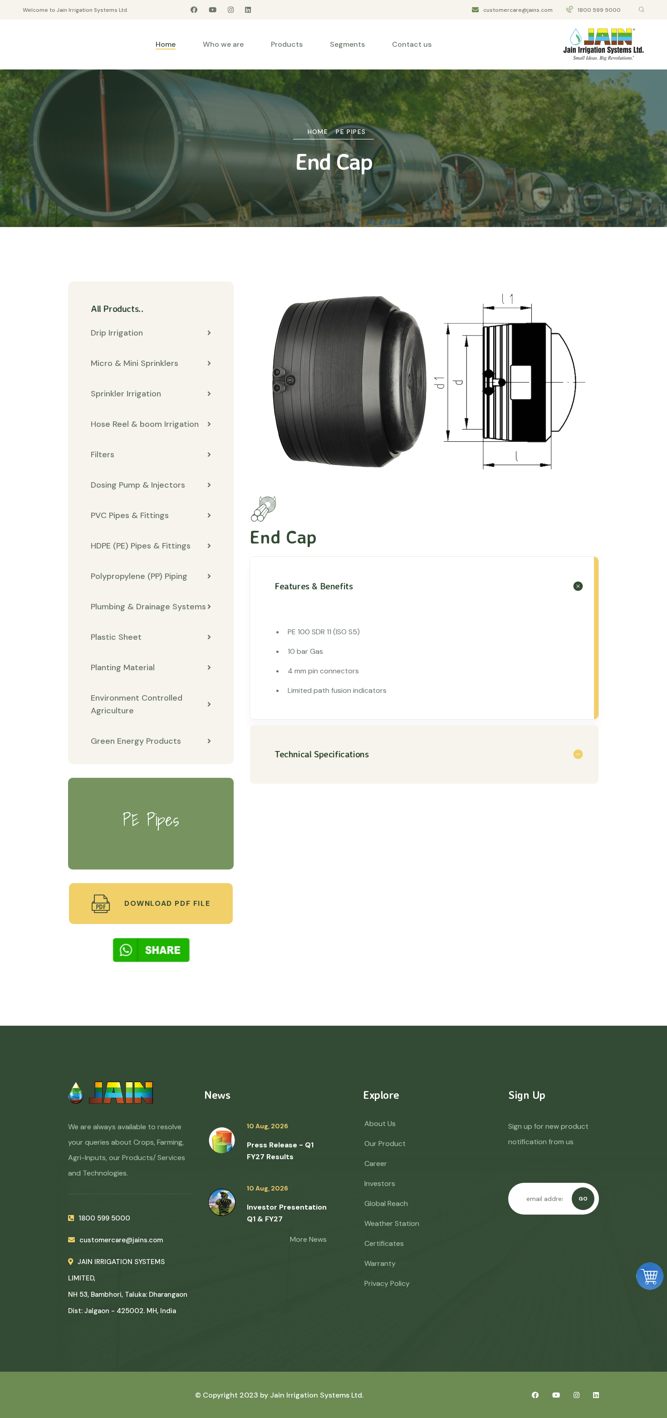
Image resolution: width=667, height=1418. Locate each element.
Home (166, 44)
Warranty (380, 1263)
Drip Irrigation (117, 332)
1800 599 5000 (599, 10)
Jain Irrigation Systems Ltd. (316, 1395)
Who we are (223, 44)
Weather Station (391, 1223)
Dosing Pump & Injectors (138, 484)
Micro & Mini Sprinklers (134, 363)
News (217, 1095)
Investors (379, 1183)
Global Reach (386, 1203)
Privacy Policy (387, 1283)
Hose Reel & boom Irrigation (145, 424)
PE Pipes (351, 132)
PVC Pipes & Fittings (130, 515)
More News (308, 1239)
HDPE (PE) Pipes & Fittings (141, 545)
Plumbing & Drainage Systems (148, 606)
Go (583, 1198)
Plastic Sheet (116, 637)
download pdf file (166, 903)
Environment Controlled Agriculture (136, 704)
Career (375, 1163)
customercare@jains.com (518, 10)
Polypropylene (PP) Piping (139, 576)
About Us (380, 1123)
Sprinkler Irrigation (126, 393)
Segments (347, 44)
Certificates (384, 1243)
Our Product (385, 1143)
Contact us (412, 44)
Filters (102, 454)
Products (287, 44)
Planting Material (123, 667)
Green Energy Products (136, 741)
